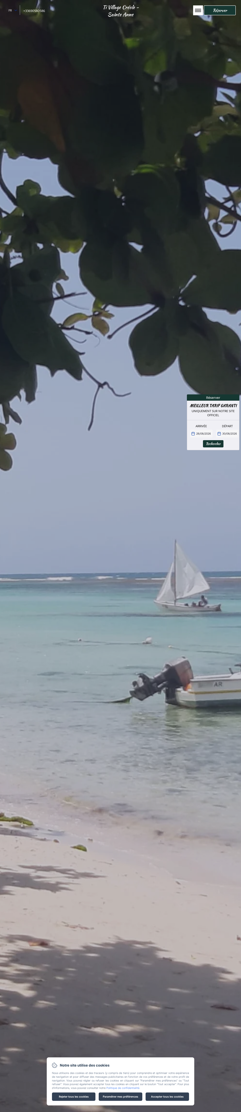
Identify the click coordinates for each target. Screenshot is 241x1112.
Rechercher (213, 443)
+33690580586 (34, 11)
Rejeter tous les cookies (74, 1096)
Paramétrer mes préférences (120, 1096)
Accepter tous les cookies (167, 1096)
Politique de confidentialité (122, 1088)
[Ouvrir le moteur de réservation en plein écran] (213, 425)
